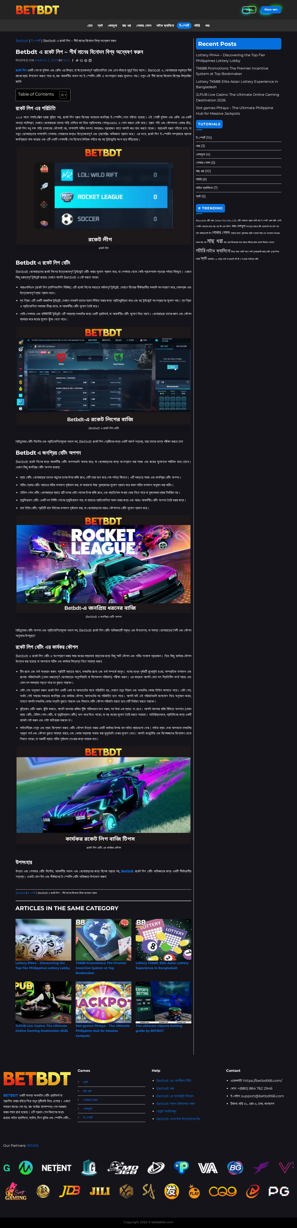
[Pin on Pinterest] (85, 60)
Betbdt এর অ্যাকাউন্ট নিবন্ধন (174, 1096)
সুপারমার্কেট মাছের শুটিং (261, 251)
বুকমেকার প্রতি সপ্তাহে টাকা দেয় (254, 233)
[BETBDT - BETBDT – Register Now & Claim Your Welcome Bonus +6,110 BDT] (37, 10)
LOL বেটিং (236, 220)
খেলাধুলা (112, 25)
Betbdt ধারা (165, 1088)
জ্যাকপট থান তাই (268, 226)
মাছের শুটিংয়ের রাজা (250, 242)
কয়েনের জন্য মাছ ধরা (210, 226)
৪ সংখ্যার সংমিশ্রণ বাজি (249, 259)
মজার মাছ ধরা (201, 242)
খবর (207, 25)
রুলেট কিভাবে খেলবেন (266, 242)
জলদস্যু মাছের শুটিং (253, 226)
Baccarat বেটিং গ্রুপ (205, 220)
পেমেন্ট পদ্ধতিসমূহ (166, 1111)
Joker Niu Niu (223, 220)
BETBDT (10, 1095)
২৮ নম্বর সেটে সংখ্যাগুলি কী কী (227, 259)
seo (66, 60)
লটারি (197, 25)
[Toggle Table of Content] (61, 95)
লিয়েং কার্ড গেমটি (237, 251)
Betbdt (22, 41)
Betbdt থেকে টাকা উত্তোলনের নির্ (178, 1119)
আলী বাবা (256, 220)
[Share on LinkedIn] (90, 60)
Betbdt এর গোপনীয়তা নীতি (173, 1081)
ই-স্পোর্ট (184, 25)
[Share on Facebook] (72, 60)
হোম (89, 25)
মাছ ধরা (126, 25)
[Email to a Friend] (81, 60)
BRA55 (32, 1145)
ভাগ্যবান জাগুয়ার (273, 233)
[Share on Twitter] (77, 60)
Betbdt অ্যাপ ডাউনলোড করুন (175, 1104)
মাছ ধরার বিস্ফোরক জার (233, 242)
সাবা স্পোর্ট (248, 251)
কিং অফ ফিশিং (225, 226)
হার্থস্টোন (211, 259)
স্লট (100, 25)
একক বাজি (272, 220)
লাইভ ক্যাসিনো (165, 25)
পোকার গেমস (143, 25)
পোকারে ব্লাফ (235, 233)
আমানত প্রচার (247, 220)
